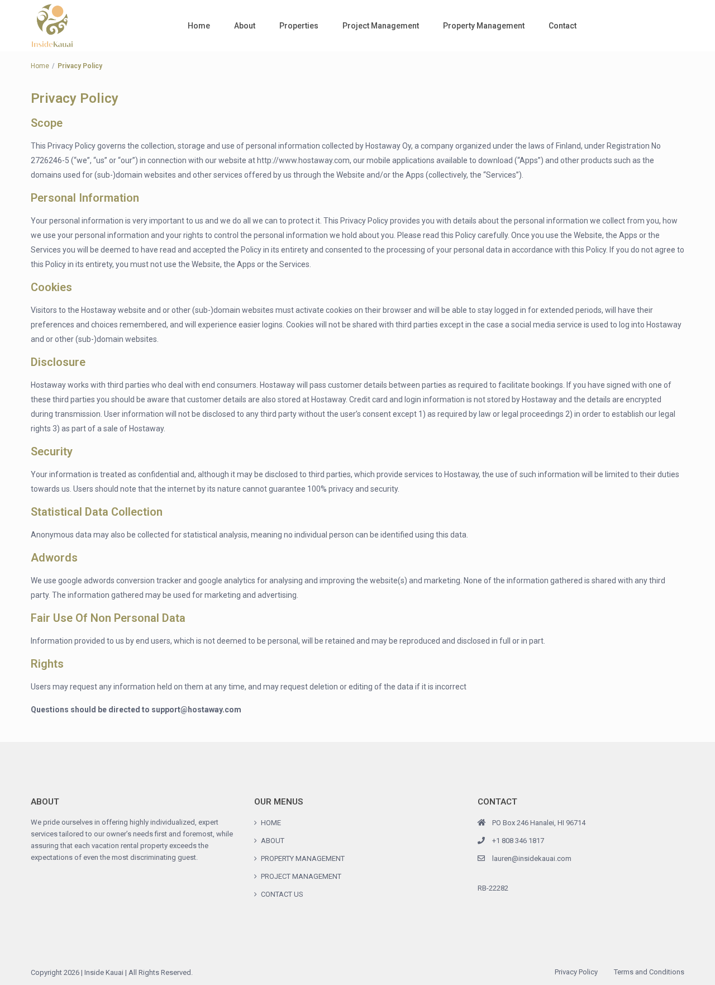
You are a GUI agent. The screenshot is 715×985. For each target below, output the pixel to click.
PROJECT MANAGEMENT (301, 876)
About (244, 25)
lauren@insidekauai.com (531, 858)
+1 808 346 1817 (518, 840)
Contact (562, 25)
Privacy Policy (576, 972)
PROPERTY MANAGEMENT (303, 858)
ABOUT (272, 840)
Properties (298, 25)
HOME (271, 823)
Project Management (380, 25)
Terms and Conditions (649, 972)
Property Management (484, 25)
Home (199, 25)
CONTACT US (282, 894)
